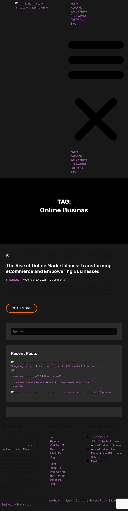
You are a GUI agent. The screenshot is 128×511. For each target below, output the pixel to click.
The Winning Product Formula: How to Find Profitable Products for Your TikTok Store (52, 384)
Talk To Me (77, 19)
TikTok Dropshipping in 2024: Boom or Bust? (36, 376)
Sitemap (114, 500)
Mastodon (97, 461)
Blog (73, 23)
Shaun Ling (12, 279)
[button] (96, 89)
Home (74, 3)
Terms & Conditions (77, 500)
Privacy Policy (98, 500)
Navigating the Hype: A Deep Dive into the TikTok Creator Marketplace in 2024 (52, 368)
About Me (76, 7)
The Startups (78, 15)
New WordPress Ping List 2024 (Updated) (88, 392)
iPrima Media (24, 504)
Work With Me (79, 11)
